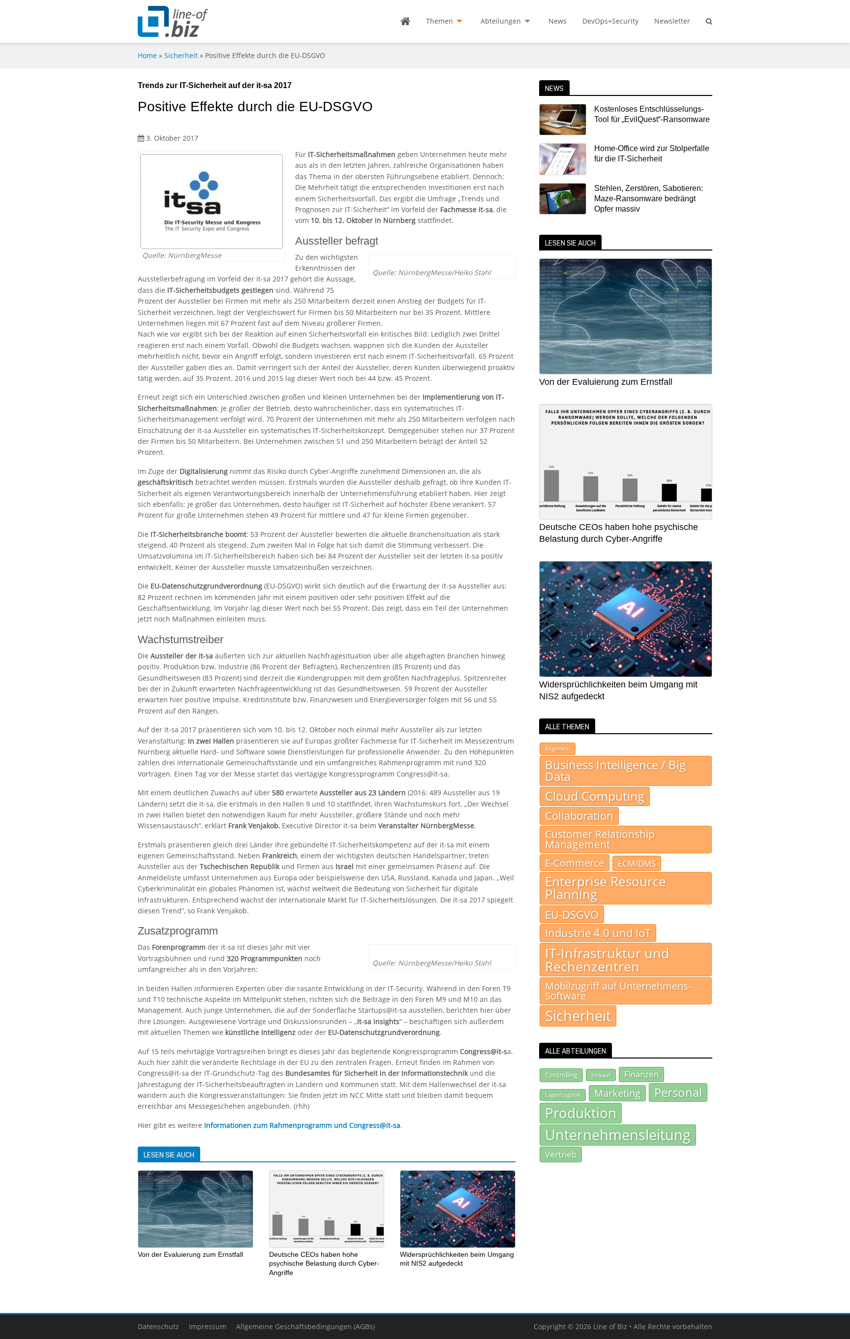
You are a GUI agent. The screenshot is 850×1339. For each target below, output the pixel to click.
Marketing (617, 1093)
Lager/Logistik (562, 1094)
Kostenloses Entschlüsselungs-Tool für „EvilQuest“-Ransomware (652, 114)
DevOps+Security (610, 21)
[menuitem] (405, 21)
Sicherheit (181, 55)
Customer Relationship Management (600, 839)
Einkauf (600, 1075)
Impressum (207, 1326)
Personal (678, 1092)
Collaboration (579, 815)
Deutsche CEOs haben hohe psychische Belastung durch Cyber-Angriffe (324, 1263)
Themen (439, 21)
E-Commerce (574, 863)
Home (147, 55)
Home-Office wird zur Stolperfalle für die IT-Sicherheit (651, 153)
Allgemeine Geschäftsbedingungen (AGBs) (305, 1326)
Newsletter (672, 21)
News (557, 21)
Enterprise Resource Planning (605, 888)
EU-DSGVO (572, 914)
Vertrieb (561, 1154)
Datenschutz (158, 1326)
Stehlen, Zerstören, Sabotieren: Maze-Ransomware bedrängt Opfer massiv (648, 199)
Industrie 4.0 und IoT (598, 932)
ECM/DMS (637, 863)
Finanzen (641, 1074)
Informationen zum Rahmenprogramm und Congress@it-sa (302, 1125)
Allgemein (557, 748)
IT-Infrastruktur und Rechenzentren (607, 959)
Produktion (580, 1112)
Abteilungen (501, 21)
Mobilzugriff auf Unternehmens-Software (618, 990)
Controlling (561, 1074)
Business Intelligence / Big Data (615, 770)
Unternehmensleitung (618, 1135)
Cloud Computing (594, 796)
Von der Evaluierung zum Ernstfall (190, 1254)
